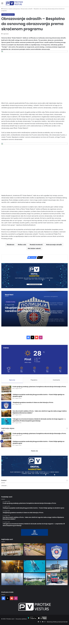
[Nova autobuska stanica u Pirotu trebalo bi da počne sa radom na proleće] (34, 579)
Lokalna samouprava (14, 8)
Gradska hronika (10, 302)
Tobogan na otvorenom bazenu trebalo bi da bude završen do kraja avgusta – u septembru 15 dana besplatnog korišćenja (39, 420)
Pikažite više (34, 451)
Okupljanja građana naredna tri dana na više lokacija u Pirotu (21, 309)
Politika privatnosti (58, 622)
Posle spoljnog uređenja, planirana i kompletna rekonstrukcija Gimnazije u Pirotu (39, 386)
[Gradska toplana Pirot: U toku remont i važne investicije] (57, 566)
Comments (56, 380)
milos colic (22, 244)
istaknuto (11, 244)
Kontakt (65, 622)
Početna (4, 8)
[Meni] (2, 4)
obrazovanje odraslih (54, 244)
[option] (34, 308)
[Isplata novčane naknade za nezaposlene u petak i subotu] (12, 579)
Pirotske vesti (10, 619)
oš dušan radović (35, 248)
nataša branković (37, 244)
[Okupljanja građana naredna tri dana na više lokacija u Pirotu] (6, 405)
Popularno (34, 380)
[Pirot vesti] (14, 3)
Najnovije (12, 380)
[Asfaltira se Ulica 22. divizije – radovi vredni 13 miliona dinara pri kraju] (57, 579)
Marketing (50, 622)
